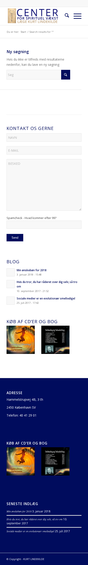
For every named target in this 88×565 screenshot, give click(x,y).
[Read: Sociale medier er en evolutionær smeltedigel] (11, 301)
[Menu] (75, 16)
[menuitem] (64, 16)
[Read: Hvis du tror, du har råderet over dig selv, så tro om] (11, 284)
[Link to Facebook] (78, 558)
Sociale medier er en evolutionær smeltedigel (46, 298)
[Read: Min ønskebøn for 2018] (11, 272)
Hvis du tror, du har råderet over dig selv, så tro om (35, 519)
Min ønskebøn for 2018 (31, 270)
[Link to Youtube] (71, 558)
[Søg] (64, 16)
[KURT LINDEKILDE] (36, 16)
